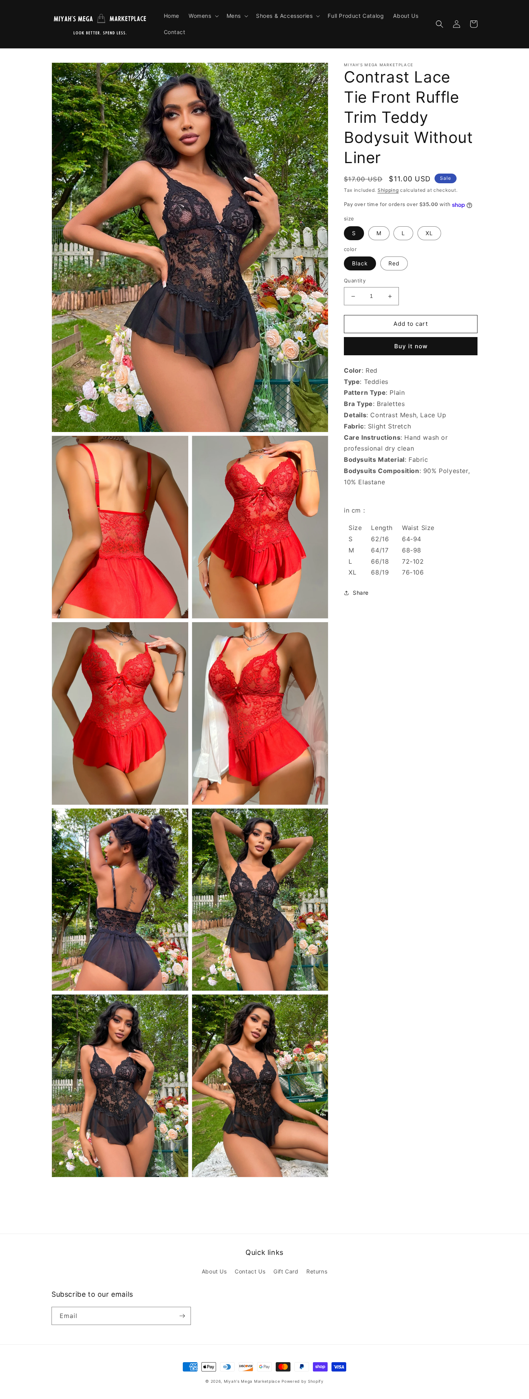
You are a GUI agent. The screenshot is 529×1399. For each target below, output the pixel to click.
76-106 (413, 572)
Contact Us (250, 1271)
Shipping (388, 190)
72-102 (413, 561)
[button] (203, 16)
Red (394, 263)
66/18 (380, 561)
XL (429, 233)
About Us (214, 1271)
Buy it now (411, 346)
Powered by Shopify (303, 1381)
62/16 (380, 539)
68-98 (411, 550)
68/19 (380, 572)
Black (360, 263)
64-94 (411, 539)
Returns (316, 1271)
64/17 (379, 550)
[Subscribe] (182, 1316)
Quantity (355, 281)
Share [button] (361, 593)
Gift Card (285, 1271)
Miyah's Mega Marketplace (252, 1381)
